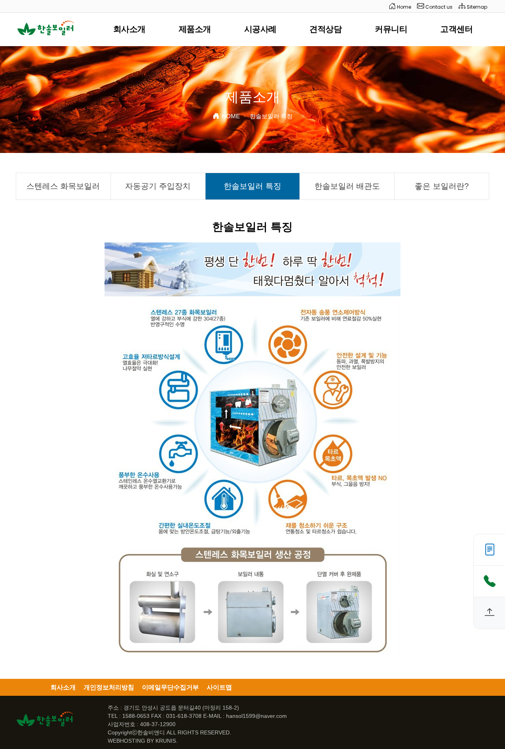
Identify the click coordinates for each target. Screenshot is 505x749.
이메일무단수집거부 (170, 687)
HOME (231, 116)
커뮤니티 (391, 29)
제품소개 (195, 29)
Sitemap (476, 7)
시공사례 (260, 29)
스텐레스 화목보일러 (63, 186)
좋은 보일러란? (442, 186)
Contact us (438, 7)
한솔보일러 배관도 (347, 186)
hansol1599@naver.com (256, 716)
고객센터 (456, 29)
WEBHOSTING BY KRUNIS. (143, 741)
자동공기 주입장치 (158, 186)
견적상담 (325, 29)
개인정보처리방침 (109, 687)
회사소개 (129, 29)
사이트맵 (219, 687)
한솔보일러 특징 (252, 186)
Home (403, 7)
